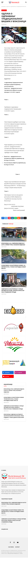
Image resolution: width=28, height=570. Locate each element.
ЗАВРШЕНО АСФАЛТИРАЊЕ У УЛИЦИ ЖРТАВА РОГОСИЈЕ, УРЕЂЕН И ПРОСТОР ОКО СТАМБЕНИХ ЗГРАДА (12, 290)
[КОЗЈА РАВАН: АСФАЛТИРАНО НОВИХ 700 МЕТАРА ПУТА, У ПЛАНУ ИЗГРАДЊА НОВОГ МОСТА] (14, 256)
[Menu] (2, 2)
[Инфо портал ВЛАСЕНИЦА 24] (14, 2)
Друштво (4, 10)
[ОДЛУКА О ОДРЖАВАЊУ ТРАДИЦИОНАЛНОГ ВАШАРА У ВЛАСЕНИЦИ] (14, 35)
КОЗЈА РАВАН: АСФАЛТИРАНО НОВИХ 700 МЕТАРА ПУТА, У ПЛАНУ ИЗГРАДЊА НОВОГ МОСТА (13, 267)
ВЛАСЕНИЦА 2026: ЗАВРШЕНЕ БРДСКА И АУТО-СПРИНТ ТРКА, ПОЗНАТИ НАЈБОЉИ (14, 390)
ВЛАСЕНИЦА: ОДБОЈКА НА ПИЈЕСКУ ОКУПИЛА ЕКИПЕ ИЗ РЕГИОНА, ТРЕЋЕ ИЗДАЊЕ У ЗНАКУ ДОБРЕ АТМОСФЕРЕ (14, 416)
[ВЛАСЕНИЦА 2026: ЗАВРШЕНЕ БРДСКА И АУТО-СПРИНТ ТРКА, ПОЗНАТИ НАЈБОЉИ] (14, 234)
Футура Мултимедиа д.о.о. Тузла (15, 553)
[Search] (26, 2)
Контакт (17, 547)
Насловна (3, 6)
